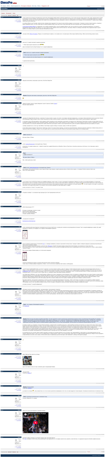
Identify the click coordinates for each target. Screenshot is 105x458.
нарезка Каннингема (30, 144)
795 (1, 181)
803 (1, 303)
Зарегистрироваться (15, 5)
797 (1, 206)
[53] (17, 15)
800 (1, 243)
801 (1, 268)
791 (1, 133)
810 (1, 410)
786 (1, 65)
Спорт (14, 13)
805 (1, 339)
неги (44, 243)
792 (1, 143)
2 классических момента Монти (29, 26)
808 (1, 385)
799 (1, 226)
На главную (3, 5)
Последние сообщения (26, 5)
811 (1, 437)
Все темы (34, 5)
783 (1, 33)
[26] (10, 15)
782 (1, 17)
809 (1, 395)
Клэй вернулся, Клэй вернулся (29, 220)
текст (25, 438)
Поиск (39, 5)
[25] (8, 15)
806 (1, 353)
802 (1, 288)
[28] (13, 15)
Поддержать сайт (45, 5)
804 (1, 317)
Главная (3, 13)
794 (1, 166)
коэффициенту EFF (27, 271)
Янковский (26, 305)
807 (1, 371)
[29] (15, 15)
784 (1, 41)
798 (1, 218)
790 (1, 117)
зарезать (29, 373)
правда (55, 103)
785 (1, 51)
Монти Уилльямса (33, 33)
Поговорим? (8, 13)
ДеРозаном (50, 245)
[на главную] (9, 3)
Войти (8, 5)
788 (1, 94)
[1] (6, 15)
